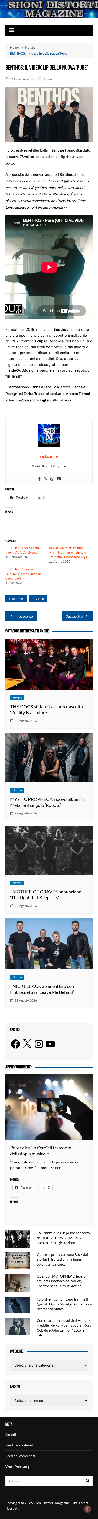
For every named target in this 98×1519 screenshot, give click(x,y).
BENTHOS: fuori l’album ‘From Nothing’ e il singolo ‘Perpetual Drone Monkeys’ (68, 552)
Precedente (24, 616)
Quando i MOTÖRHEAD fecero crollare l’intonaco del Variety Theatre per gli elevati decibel (61, 1281)
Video (40, 599)
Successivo (74, 616)
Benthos (17, 599)
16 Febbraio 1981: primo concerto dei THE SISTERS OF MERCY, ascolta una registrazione (63, 1237)
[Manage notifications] (87, 1509)
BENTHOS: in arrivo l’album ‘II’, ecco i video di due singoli (23, 573)
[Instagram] (52, 479)
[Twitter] (46, 479)
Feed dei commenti (20, 1455)
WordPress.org (17, 1466)
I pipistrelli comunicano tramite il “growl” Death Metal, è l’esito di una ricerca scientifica (64, 1304)
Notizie (47, 79)
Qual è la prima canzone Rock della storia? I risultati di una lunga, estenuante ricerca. (63, 1259)
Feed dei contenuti (19, 1445)
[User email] (59, 479)
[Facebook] (39, 479)
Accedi (10, 1434)
